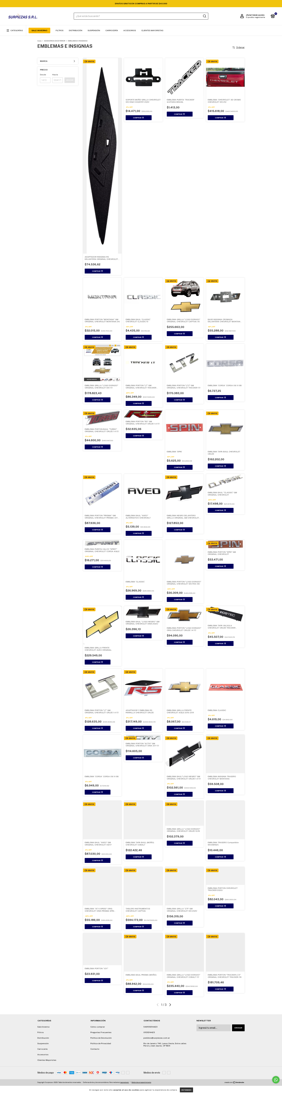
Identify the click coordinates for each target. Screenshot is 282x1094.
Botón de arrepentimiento (141, 1082)
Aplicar (69, 80)
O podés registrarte (255, 17)
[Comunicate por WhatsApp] (276, 1079)
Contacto (94, 1049)
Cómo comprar (97, 1027)
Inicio (39, 41)
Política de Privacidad (100, 1043)
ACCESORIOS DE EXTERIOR (54, 41)
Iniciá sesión (258, 15)
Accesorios (129, 30)
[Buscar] (204, 16)
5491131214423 (150, 1027)
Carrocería (111, 30)
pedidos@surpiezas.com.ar (156, 1038)
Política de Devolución (101, 1038)
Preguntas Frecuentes (100, 1032)
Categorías (16, 30)
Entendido (186, 1090)
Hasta (55, 75)
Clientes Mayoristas (152, 30)
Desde (43, 75)
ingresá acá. (124, 1082)
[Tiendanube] (234, 1082)
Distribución (75, 30)
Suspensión (94, 30)
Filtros (59, 30)
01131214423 (149, 1032)
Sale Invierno (39, 30)
